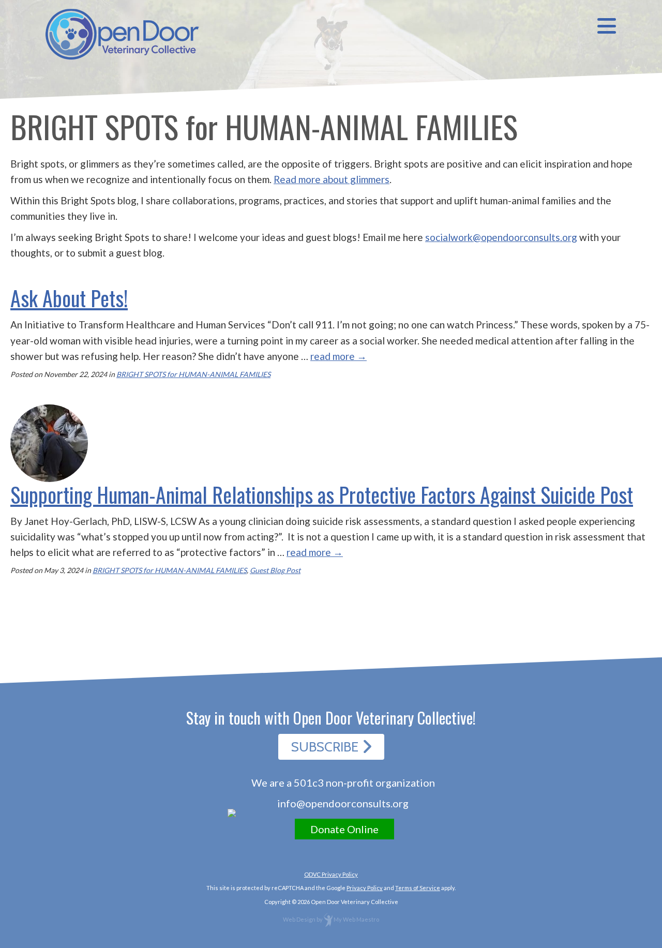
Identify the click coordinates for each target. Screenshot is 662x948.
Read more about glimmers (331, 179)
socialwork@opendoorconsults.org (501, 237)
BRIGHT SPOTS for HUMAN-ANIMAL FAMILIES (193, 374)
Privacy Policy (365, 887)
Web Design (299, 919)
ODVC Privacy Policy (331, 874)
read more (338, 356)
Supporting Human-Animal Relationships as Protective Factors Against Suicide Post (321, 494)
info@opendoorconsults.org (343, 803)
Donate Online (344, 829)
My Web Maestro (356, 919)
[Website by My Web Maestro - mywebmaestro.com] (328, 919)
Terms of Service (417, 887)
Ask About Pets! (69, 297)
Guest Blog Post (275, 570)
